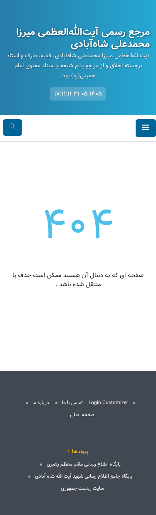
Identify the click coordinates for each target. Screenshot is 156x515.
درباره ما (40, 403)
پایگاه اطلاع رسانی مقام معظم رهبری (84, 464)
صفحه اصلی (82, 415)
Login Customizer (108, 403)
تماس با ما (72, 403)
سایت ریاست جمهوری (82, 488)
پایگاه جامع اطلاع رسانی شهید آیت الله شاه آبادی (83, 476)
